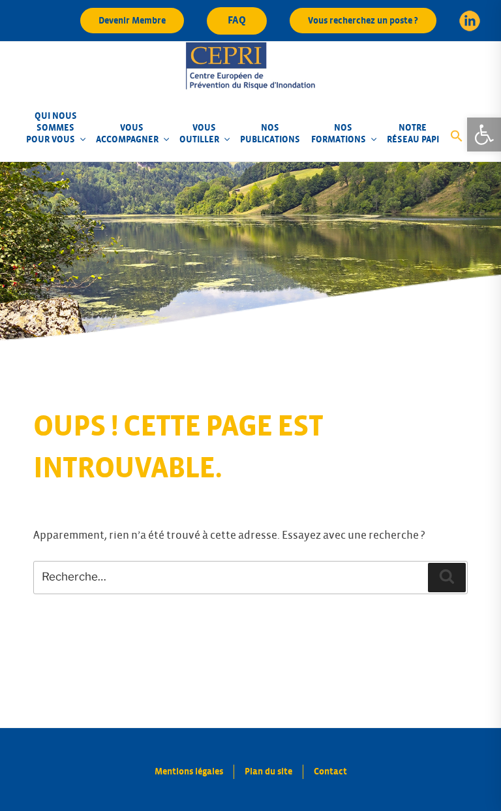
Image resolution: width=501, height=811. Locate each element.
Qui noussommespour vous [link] (51, 127)
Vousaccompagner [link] (127, 133)
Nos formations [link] (338, 133)
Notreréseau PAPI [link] (413, 133)
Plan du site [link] (268, 771)
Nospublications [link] (270, 133)
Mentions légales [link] (189, 771)
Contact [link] (330, 771)
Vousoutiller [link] (199, 133)
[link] (484, 134)
